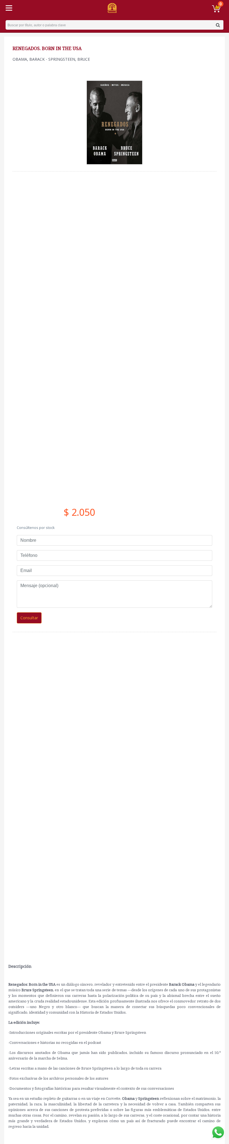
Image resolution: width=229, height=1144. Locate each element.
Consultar (29, 617)
